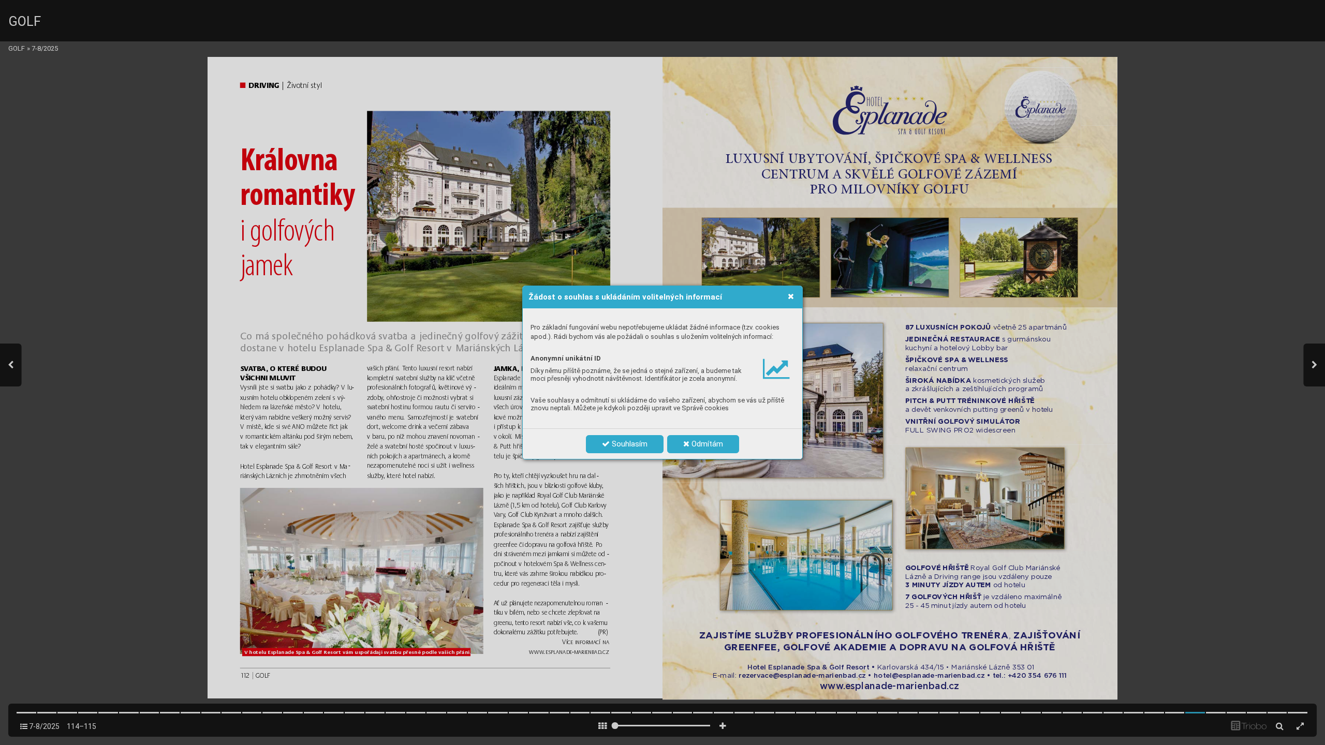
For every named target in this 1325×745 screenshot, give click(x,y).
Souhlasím (628, 444)
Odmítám (706, 444)
